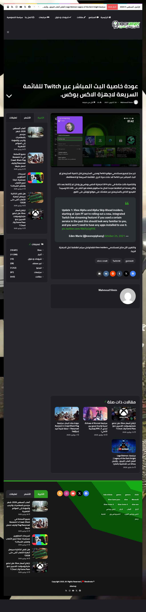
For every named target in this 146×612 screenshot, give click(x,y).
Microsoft (135, 499)
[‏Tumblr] (119, 274)
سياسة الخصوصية (15, 17)
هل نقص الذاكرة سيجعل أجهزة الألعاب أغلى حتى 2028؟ (18, 198)
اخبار (121, 509)
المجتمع (93, 17)
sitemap (73, 586)
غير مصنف (37, 263)
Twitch (116, 261)
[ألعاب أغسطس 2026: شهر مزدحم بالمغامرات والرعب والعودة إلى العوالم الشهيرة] (35, 132)
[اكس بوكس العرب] (126, 25)
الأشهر (27, 118)
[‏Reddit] (113, 274)
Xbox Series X (109, 504)
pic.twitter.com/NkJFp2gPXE (79, 228)
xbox (126, 499)
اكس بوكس (110, 509)
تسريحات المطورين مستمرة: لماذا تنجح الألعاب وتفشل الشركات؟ (18, 180)
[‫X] (126, 274)
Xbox (39, 250)
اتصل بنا (28, 17)
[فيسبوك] (133, 274)
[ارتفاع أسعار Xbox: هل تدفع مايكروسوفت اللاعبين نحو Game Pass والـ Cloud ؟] (124, 413)
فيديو (39, 267)
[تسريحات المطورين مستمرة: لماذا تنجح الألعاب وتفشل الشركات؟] (35, 177)
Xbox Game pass (114, 499)
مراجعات (43, 17)
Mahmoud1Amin (126, 102)
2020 (137, 494)
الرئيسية (105, 17)
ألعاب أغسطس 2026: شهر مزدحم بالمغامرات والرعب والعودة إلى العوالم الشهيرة (19, 137)
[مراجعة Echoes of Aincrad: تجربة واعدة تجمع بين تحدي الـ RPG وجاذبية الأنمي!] (95, 414)
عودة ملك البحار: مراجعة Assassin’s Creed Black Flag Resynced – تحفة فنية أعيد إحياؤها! (67, 427)
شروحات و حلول (62, 17)
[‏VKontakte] (106, 274)
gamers (128, 494)
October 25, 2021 (115, 235)
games (129, 261)
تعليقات (13, 118)
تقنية (103, 514)
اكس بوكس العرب (131, 514)
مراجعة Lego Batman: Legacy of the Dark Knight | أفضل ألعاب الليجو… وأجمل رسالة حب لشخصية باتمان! (63, 7)
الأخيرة (41, 118)
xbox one (101, 261)
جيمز (137, 519)
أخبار (40, 254)
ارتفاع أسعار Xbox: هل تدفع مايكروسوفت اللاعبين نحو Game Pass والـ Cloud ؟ (124, 425)
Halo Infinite (107, 494)
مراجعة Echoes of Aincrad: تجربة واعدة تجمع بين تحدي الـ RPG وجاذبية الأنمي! (96, 427)
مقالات (80, 17)
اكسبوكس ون (115, 514)
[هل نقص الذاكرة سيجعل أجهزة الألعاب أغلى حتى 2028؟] (35, 197)
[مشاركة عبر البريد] (99, 274)
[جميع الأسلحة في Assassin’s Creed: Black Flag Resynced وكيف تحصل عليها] (35, 158)
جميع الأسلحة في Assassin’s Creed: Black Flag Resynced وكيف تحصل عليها (18, 160)
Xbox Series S (123, 504)
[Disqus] (95, 351)
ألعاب (129, 509)
